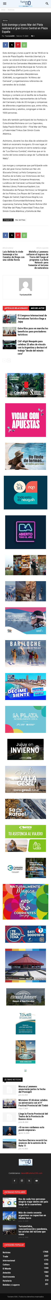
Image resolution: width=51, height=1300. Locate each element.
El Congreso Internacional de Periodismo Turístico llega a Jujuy (32, 318)
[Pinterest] (18, 45)
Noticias (11, 10)
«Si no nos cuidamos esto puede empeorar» (31, 1128)
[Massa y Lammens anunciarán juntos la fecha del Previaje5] (9, 1090)
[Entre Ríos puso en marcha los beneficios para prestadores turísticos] (9, 331)
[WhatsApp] (24, 45)
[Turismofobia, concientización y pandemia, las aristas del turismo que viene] (9, 1229)
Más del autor (37, 308)
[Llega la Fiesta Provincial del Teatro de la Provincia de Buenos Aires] (9, 1117)
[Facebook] (5, 45)
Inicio (3, 10)
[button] (47, 3)
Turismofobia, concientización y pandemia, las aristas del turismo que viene (32, 1230)
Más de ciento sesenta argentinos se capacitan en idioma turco (32, 1215)
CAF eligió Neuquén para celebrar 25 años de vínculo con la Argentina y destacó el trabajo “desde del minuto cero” (32, 347)
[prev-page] (4, 360)
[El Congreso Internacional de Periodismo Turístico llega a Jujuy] (9, 318)
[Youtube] (36, 1181)
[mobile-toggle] (4, 3)
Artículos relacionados (15, 308)
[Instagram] (22, 1180)
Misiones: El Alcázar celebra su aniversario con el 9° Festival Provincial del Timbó (33, 1103)
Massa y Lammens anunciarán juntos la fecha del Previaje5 (31, 1089)
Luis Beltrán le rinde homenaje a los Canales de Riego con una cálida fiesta (13, 255)
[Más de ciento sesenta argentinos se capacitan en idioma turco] (9, 1216)
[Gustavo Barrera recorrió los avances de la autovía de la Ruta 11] (9, 1143)
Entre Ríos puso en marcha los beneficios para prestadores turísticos (33, 331)
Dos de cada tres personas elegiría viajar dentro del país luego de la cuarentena (33, 1202)
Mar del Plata (20, 220)
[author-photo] (25, 291)
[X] (11, 45)
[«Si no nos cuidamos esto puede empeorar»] (9, 1130)
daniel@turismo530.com (31, 1173)
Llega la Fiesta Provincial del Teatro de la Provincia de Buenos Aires (33, 1116)
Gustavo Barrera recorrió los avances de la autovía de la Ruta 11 (32, 1143)
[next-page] (8, 360)
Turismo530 (9, 36)
